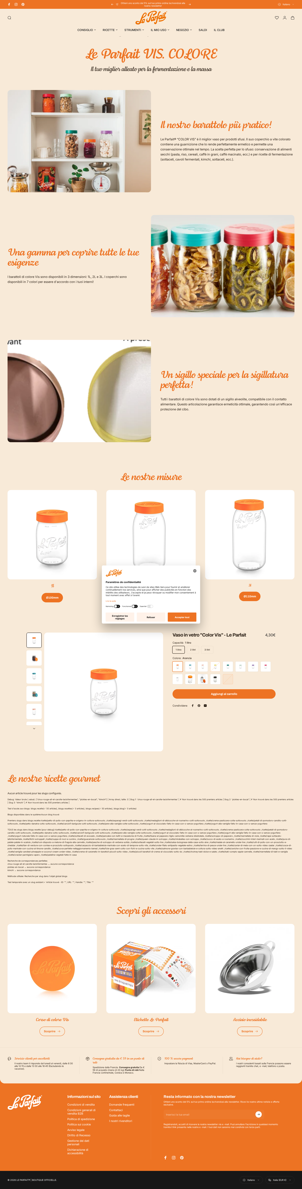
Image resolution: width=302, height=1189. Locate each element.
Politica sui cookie (79, 1124)
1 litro (178, 649)
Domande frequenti (121, 1104)
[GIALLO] (215, 667)
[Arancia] (178, 667)
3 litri (207, 649)
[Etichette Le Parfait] (151, 968)
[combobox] (286, 4)
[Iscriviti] (258, 1114)
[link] (52, 534)
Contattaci (116, 1110)
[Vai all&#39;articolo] (34, 640)
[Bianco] (178, 679)
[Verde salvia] (240, 667)
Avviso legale (75, 1130)
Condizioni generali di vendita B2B (81, 1111)
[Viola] (253, 667)
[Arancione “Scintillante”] (190, 679)
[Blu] (190, 667)
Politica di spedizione (81, 1119)
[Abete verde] (228, 667)
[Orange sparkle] (228, 679)
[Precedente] (112, 4)
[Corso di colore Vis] (52, 968)
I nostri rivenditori (120, 1121)
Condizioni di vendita (81, 1104)
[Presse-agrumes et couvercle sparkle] (203, 679)
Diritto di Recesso (78, 1135)
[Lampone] (266, 667)
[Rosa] (203, 667)
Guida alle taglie (119, 1115)
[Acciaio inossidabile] (249, 968)
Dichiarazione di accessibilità (77, 1151)
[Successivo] (189, 4)
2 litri (193, 649)
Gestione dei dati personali (78, 1142)
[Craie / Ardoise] (215, 679)
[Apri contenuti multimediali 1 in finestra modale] (103, 692)
